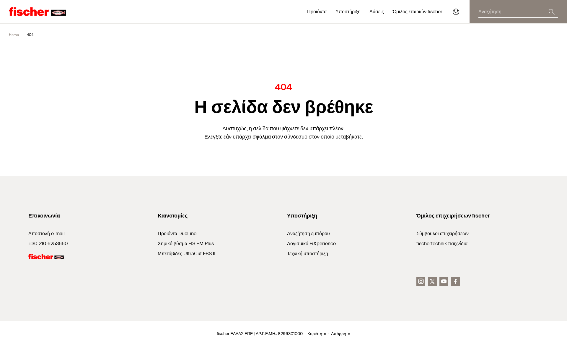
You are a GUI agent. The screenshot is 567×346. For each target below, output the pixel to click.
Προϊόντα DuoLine (177, 233)
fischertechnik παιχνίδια (441, 243)
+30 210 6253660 (48, 243)
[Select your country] (455, 11)
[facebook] (455, 281)
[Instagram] (420, 281)
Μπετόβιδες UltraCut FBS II (186, 254)
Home (14, 34)
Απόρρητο (340, 333)
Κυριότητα (316, 333)
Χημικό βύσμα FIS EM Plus (186, 243)
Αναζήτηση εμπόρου (308, 233)
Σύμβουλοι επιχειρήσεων (442, 233)
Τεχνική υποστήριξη (307, 254)
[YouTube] (443, 281)
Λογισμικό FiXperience (311, 243)
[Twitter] (432, 281)
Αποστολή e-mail (46, 233)
